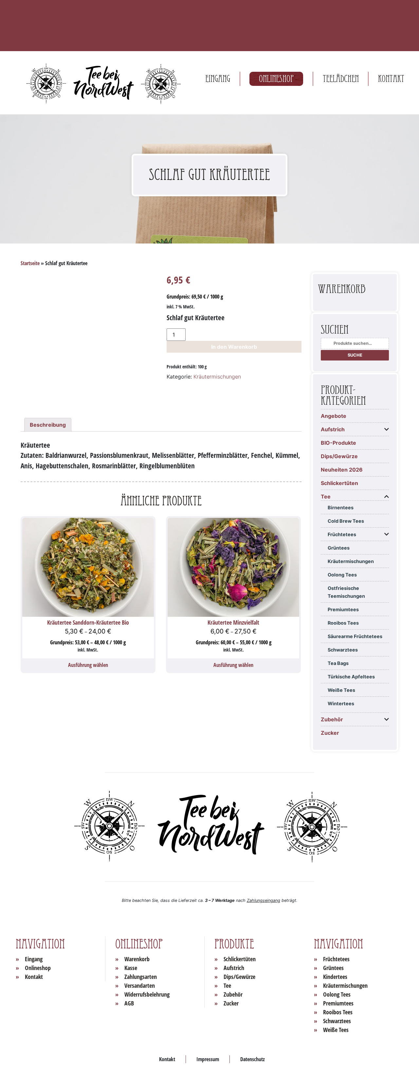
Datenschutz (252, 1059)
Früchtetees (342, 534)
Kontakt (391, 79)
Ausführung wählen (88, 665)
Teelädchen (341, 79)
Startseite (30, 263)
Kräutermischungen (217, 376)
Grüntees (339, 548)
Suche (355, 355)
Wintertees (341, 703)
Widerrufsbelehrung (147, 994)
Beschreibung (48, 424)
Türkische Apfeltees (351, 676)
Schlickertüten (339, 483)
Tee (326, 496)
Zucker (330, 733)
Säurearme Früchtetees (355, 636)
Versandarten (139, 985)
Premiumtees (343, 609)
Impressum (207, 1059)
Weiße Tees (341, 690)
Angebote (333, 416)
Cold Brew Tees (346, 521)
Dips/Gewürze (339, 456)
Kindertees (335, 977)
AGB (129, 1003)
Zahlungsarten (140, 977)
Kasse (130, 968)
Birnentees (341, 507)
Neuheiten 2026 (342, 469)
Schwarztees (343, 649)
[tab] (47, 425)
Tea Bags (338, 663)
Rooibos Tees (343, 623)
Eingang (217, 79)
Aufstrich (333, 429)
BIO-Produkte (338, 442)
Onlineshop (276, 79)
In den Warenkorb (234, 346)
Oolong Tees (342, 574)
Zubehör (332, 719)
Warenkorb (137, 959)
